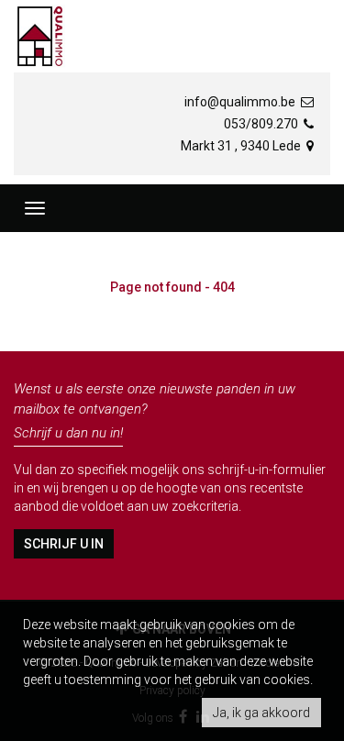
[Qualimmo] (40, 36)
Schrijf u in (64, 543)
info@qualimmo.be (241, 101)
